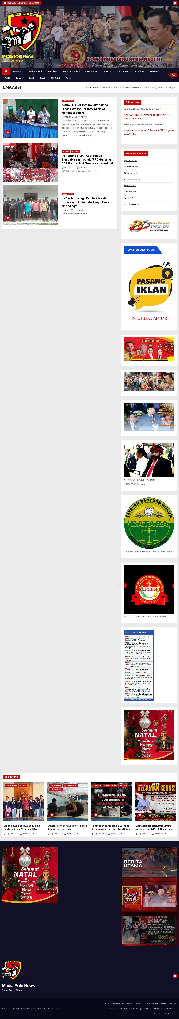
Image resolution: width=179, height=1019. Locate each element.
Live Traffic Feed (139, 632)
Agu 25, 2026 (144, 833)
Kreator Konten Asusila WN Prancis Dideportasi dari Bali (67, 827)
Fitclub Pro (129, 198)
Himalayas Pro (131, 204)
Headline (52, 71)
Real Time (138, 699)
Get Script (131, 699)
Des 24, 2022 (70, 117)
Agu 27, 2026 (12, 833)
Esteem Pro (130, 185)
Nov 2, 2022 (70, 210)
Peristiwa (154, 71)
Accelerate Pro (132, 179)
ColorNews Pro (131, 173)
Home (88, 87)
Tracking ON (146, 699)
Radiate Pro (130, 191)
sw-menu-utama (168, 1008)
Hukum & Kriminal (71, 71)
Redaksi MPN (28, 833)
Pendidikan (139, 71)
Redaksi (83, 167)
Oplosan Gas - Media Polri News (136, 658)
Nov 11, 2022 (70, 167)
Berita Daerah (36, 71)
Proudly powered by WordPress (15, 1008)
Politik (7, 78)
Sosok (42, 78)
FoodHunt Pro (131, 166)
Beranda (17, 71)
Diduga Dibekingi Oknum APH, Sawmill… (136, 645)
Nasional (108, 71)
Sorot (31, 78)
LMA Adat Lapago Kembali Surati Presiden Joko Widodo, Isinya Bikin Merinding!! (85, 202)
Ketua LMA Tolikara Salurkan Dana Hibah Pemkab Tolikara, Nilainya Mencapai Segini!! (85, 109)
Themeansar (52, 1008)
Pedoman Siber (115, 1008)
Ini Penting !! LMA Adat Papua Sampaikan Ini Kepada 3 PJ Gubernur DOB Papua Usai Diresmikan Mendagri (87, 159)
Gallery (138, 1004)
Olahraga (172, 1004)
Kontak (163, 1004)
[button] (168, 74)
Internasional (91, 71)
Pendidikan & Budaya (133, 1008)
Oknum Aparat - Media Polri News (136, 677)
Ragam (19, 78)
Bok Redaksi (127, 1004)
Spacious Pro (130, 160)
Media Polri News (17, 56)
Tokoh (69, 78)
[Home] (6, 71)
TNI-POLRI (55, 78)
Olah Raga (123, 71)
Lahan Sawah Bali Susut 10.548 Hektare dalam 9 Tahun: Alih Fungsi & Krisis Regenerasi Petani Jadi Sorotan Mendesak (22, 830)
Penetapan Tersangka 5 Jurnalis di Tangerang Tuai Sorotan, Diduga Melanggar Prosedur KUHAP (111, 829)
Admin (83, 117)
